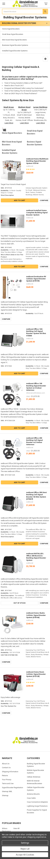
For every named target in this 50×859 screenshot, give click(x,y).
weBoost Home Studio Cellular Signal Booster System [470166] (36, 615)
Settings (25, 842)
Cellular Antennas (33, 777)
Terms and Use (7, 783)
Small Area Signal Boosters (12, 34)
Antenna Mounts (33, 794)
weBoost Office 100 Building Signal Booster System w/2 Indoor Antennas (36, 386)
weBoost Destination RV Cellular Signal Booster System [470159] (36, 279)
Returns (5, 775)
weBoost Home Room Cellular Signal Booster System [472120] (36, 674)
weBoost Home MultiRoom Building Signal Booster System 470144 (37, 161)
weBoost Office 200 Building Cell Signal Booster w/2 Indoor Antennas (34, 441)
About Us (5, 764)
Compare (44, 200)
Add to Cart (19, 200)
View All (16, 828)
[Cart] (46, 3)
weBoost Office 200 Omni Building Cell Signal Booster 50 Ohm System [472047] (36, 495)
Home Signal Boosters (10, 29)
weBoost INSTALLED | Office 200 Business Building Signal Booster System (36, 557)
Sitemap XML (7, 791)
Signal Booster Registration (12, 788)
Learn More (9, 123)
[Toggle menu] (3, 3)
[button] (45, 59)
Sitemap (5, 795)
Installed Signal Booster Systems (14, 51)
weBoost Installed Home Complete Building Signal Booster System (37, 212)
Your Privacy (6, 780)
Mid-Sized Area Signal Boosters (14, 40)
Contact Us (6, 768)
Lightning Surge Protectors (37, 806)
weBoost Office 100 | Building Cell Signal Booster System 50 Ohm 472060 (36, 332)
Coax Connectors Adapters (37, 802)
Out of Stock (19, 603)
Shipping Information (10, 772)
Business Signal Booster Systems (15, 45)
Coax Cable (31, 798)
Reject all (25, 848)
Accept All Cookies (25, 854)
